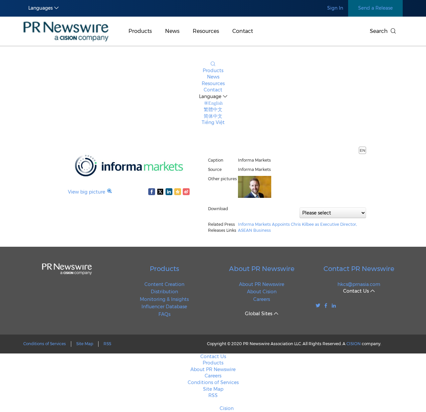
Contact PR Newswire (358, 269)
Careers (261, 299)
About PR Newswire (262, 269)
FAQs (164, 314)
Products (140, 31)
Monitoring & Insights (164, 299)
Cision (227, 408)
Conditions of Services (44, 343)
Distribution (164, 292)
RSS (107, 343)
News (172, 31)
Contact (242, 31)
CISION (353, 343)
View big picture (86, 192)
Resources (206, 31)
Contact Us (213, 356)
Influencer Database (164, 307)
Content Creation (164, 284)
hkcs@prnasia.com (358, 284)
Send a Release (375, 8)
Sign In (335, 8)
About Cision (262, 292)
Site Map (84, 343)
